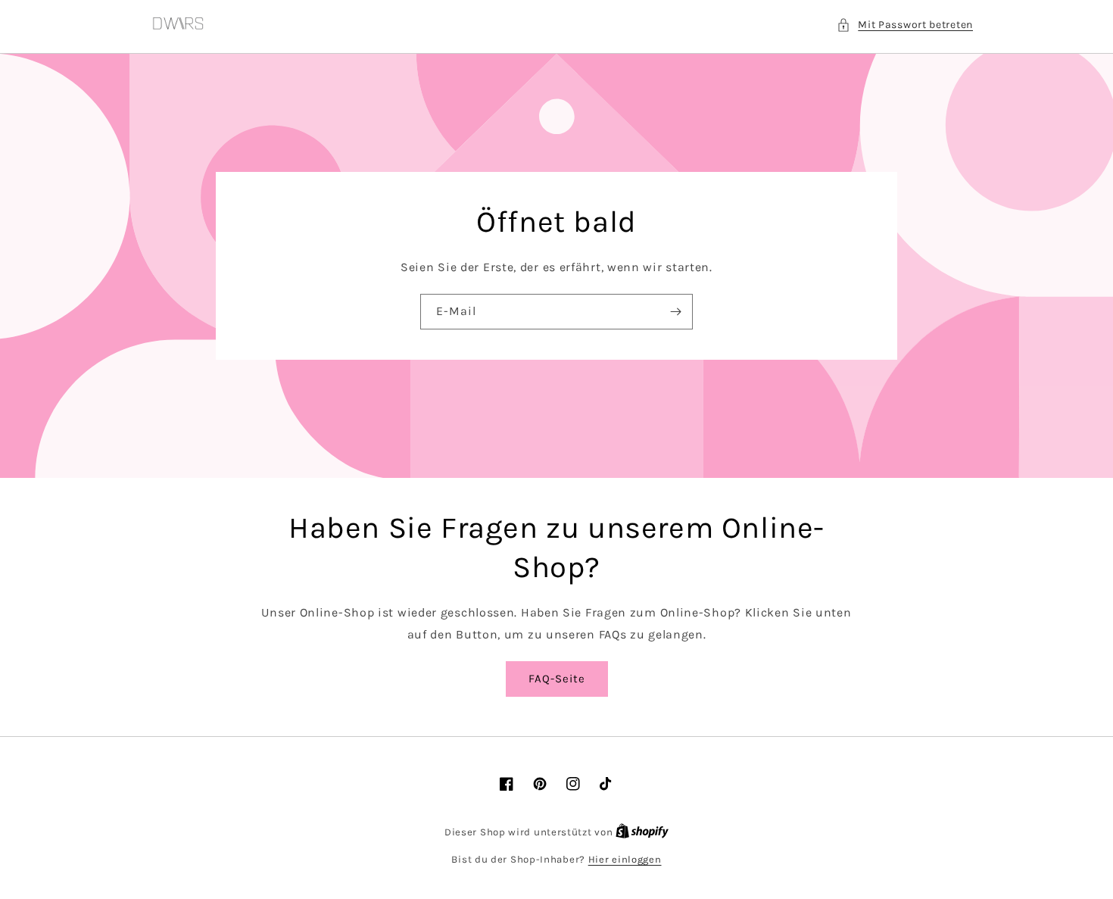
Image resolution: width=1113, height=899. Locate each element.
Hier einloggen (625, 859)
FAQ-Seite (556, 678)
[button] (905, 24)
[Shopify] (642, 832)
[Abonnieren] (675, 311)
